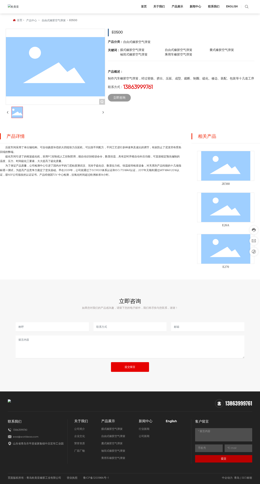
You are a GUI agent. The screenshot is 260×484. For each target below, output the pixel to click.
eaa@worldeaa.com (25, 437)
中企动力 (227, 478)
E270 (226, 266)
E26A (225, 225)
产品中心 (31, 20)
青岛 (236, 478)
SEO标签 (247, 478)
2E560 (226, 183)
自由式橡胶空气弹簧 (54, 20)
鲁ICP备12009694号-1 (96, 478)
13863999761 (138, 87)
